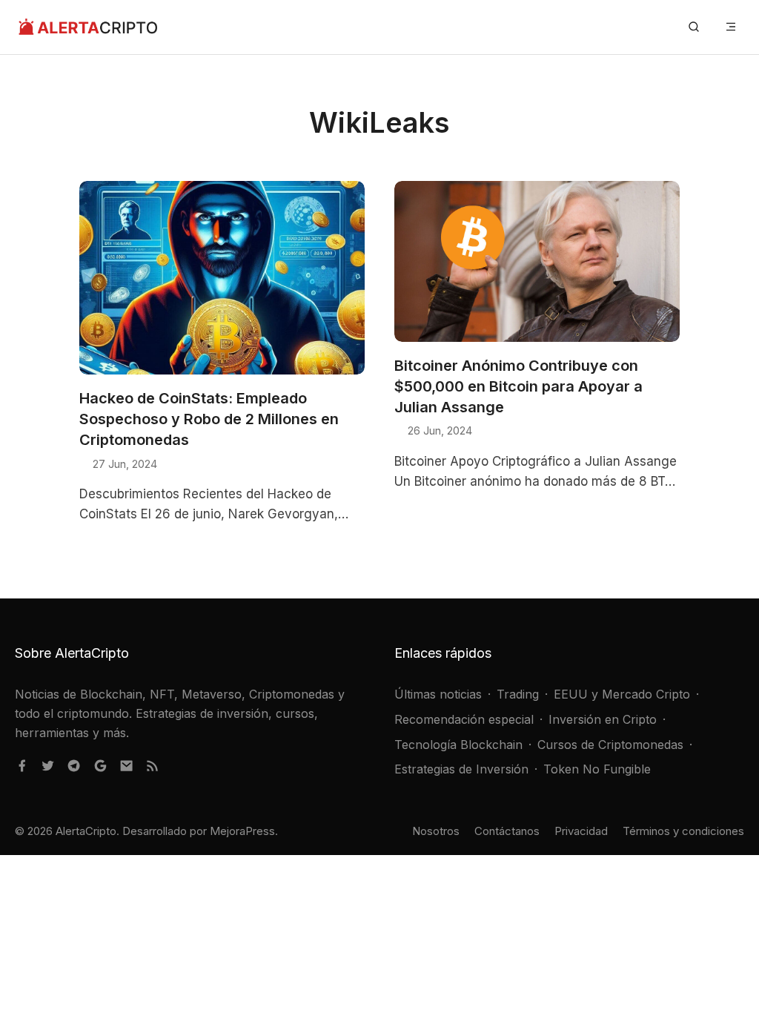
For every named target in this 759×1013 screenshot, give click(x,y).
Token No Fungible (597, 769)
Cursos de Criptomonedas (610, 744)
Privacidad (581, 831)
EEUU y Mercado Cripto (622, 694)
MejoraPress (242, 831)
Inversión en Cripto (602, 719)
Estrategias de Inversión (461, 769)
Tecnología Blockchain (458, 744)
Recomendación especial (464, 719)
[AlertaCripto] (88, 27)
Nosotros (436, 831)
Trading (518, 694)
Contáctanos (507, 831)
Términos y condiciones (683, 831)
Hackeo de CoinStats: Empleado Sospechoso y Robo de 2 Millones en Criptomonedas (209, 419)
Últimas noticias (438, 694)
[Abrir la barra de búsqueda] (693, 27)
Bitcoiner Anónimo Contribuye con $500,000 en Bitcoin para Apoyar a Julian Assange (518, 386)
